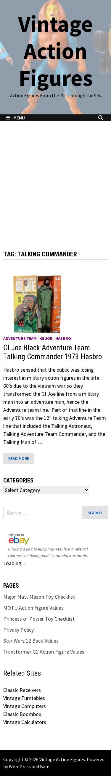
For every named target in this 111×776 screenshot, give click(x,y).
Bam (44, 766)
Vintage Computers (24, 706)
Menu (19, 118)
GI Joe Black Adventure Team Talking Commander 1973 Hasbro (52, 352)
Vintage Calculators (24, 722)
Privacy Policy (18, 629)
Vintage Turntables (24, 698)
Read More (19, 458)
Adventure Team (20, 338)
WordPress (20, 766)
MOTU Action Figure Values (33, 607)
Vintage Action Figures (55, 51)
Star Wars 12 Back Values (31, 640)
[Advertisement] (55, 179)
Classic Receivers (22, 690)
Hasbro (63, 338)
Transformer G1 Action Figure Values (43, 651)
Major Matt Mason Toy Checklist (39, 596)
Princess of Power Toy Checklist (39, 618)
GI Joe (46, 338)
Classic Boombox (22, 714)
